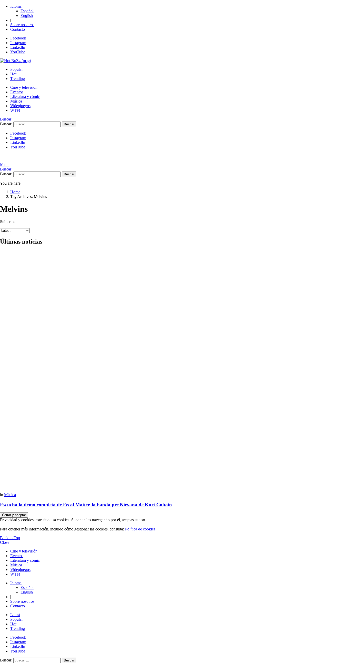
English (26, 15)
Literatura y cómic (25, 96)
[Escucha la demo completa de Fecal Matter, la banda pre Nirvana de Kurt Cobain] (175, 371)
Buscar (69, 124)
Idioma (16, 6)
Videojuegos (20, 106)
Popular (16, 69)
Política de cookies (140, 529)
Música (16, 101)
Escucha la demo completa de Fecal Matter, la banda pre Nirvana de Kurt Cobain (86, 504)
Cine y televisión (23, 87)
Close (4, 542)
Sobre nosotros (22, 25)
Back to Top (10, 538)
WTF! (15, 110)
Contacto (17, 29)
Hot (13, 74)
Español (27, 11)
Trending (17, 78)
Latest (15, 614)
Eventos (16, 92)
